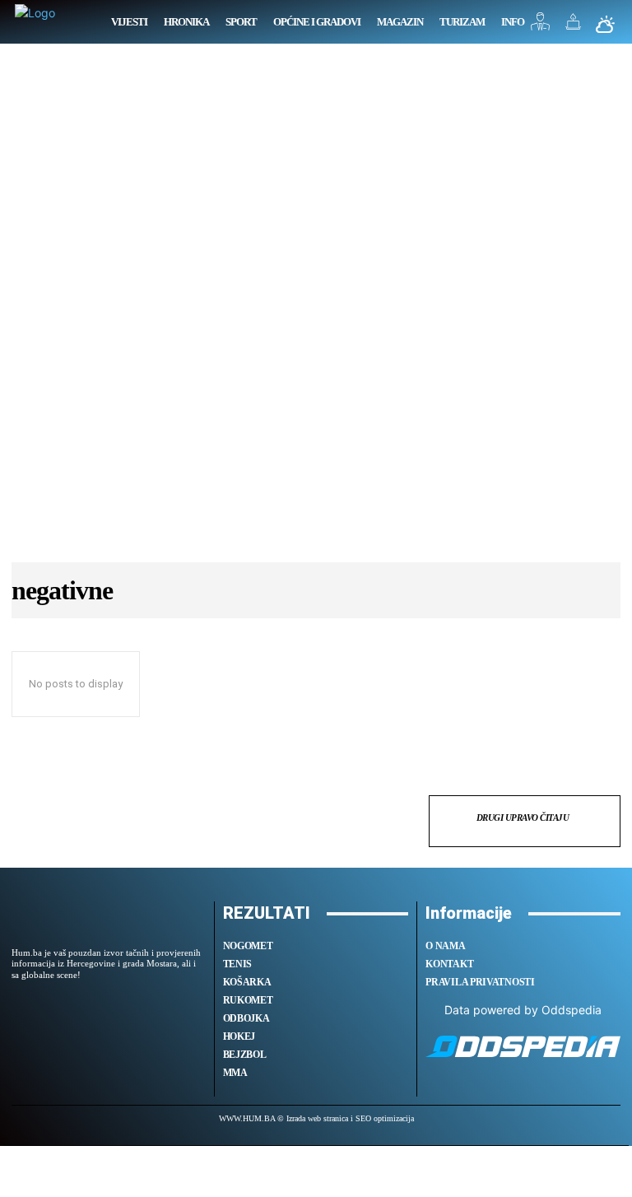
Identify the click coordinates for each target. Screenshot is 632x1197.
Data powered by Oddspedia (523, 1010)
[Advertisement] (316, 311)
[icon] (540, 26)
